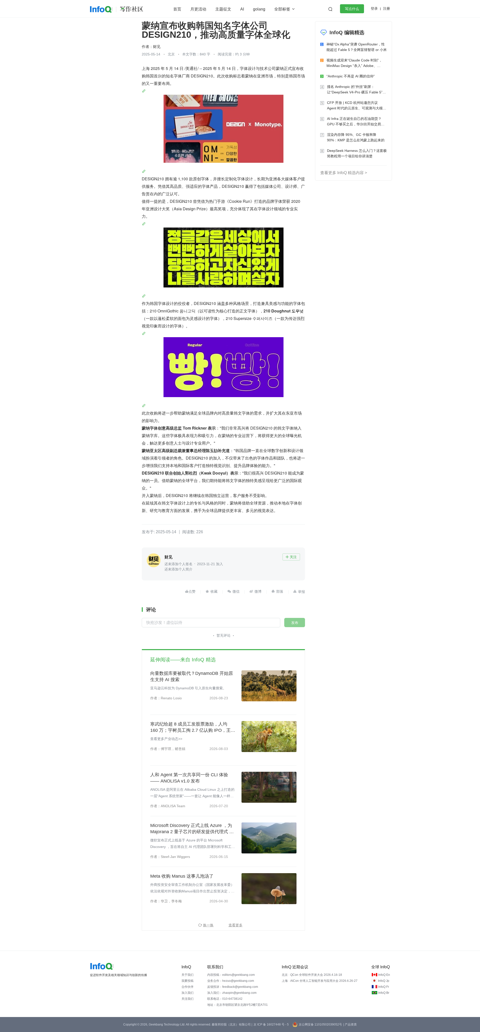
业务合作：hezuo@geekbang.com (230, 981)
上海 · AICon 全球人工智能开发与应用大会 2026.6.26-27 (320, 981)
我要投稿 (188, 981)
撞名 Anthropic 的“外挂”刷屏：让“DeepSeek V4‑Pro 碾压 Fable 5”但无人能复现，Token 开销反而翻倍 (356, 90)
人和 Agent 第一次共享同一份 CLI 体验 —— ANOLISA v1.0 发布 (189, 777)
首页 (177, 9)
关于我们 (188, 975)
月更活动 (198, 9)
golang (259, 9)
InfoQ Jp (383, 981)
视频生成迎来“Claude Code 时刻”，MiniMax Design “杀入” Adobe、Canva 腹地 (354, 63)
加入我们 (188, 993)
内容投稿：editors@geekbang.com (231, 975)
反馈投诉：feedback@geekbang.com (232, 987)
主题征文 (223, 9)
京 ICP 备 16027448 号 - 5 (271, 1024)
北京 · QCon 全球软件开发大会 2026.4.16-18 (312, 975)
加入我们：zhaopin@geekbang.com (231, 993)
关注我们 (188, 999)
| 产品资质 (350, 1024)
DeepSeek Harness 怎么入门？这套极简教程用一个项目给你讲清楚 (357, 153)
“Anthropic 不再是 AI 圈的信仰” (350, 76)
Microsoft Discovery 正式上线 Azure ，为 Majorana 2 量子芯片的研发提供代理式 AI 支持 (192, 829)
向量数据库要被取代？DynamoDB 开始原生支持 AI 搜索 (191, 676)
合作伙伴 (188, 987)
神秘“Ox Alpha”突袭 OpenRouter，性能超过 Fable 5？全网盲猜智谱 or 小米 (356, 47)
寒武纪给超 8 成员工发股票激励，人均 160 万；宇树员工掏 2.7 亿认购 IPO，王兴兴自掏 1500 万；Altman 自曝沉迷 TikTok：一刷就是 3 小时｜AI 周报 (192, 728)
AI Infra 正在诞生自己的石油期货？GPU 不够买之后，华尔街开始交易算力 (355, 122)
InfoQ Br (383, 993)
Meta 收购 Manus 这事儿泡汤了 (182, 876)
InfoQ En (384, 975)
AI (242, 9)
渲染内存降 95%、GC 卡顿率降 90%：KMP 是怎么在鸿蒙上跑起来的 (355, 137)
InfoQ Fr (383, 987)
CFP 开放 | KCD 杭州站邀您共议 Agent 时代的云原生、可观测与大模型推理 (356, 106)
